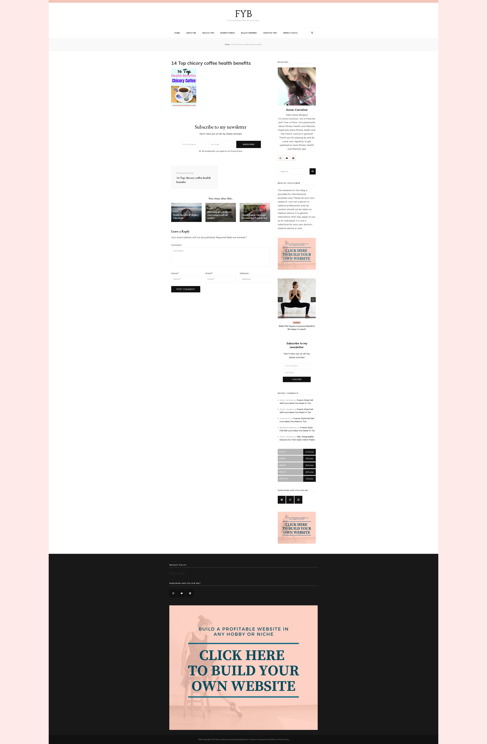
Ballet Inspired (249, 33)
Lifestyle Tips (270, 33)
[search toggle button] (312, 33)
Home (177, 33)
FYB (243, 14)
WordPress (272, 739)
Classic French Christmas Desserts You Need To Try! (254, 216)
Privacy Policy (177, 572)
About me (191, 33)
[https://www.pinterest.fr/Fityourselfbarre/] (282, 500)
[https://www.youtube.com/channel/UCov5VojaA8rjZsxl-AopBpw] (298, 500)
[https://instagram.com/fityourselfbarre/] (173, 593)
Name (175, 273)
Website (244, 273)
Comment (176, 245)
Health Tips (208, 33)
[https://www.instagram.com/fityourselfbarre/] (290, 500)
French (244, 211)
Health (176, 211)
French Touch (290, 33)
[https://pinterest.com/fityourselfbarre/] (190, 593)
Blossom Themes (249, 739)
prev (280, 299)
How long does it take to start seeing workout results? (219, 214)
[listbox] (297, 304)
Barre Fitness (227, 33)
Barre (297, 323)
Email (209, 273)
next (313, 299)
